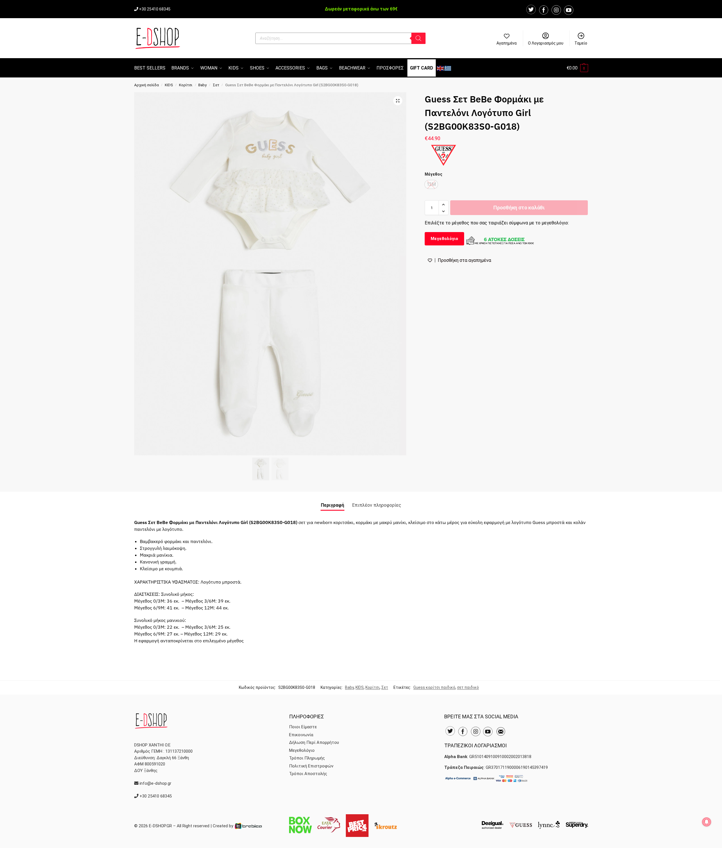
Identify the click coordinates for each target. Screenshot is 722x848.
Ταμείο (580, 43)
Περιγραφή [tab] (332, 505)
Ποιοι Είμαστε (303, 726)
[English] (440, 68)
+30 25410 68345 (154, 9)
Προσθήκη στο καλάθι (518, 208)
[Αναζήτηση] (418, 38)
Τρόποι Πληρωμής (307, 758)
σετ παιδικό (468, 687)
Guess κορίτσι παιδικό (434, 687)
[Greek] (448, 68)
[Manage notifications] (706, 821)
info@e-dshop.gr (155, 783)
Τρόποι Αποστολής (308, 773)
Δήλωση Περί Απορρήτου (314, 742)
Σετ (216, 85)
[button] (577, 68)
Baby (202, 85)
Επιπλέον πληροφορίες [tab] (376, 505)
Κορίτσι (185, 85)
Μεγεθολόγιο (444, 238)
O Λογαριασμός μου (545, 43)
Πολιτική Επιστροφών (311, 766)
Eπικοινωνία (301, 734)
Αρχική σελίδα (146, 85)
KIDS (169, 85)
